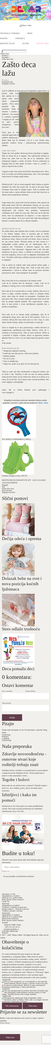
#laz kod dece (7, 490)
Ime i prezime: (7, 691)
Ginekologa (6, 735)
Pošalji (12, 717)
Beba (30, 33)
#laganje (5, 485)
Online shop (42, 44)
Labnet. (3, 938)
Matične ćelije (7, 44)
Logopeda (5, 738)
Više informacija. (12, 1006)
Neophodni (6, 980)
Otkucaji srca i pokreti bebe (12, 898)
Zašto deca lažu (7, 59)
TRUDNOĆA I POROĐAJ (10, 33)
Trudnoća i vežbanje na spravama (14, 907)
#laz (3, 487)
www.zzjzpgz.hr (8, 392)
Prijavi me (10, 1037)
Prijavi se (5, 871)
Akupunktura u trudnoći (11, 896)
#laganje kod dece (8, 492)
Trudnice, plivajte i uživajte (12, 911)
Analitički (6, 989)
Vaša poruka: (6, 703)
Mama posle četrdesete (10, 919)
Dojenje (4, 38)
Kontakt (5, 923)
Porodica (20, 38)
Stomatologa (6, 740)
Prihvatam (33, 1006)
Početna (5, 55)
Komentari (7, 82)
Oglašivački (6, 996)
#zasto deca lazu (8, 489)
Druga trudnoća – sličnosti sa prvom (15, 909)
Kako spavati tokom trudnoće (13, 900)
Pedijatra (5, 737)
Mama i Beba (43, 403)
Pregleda (8, 84)
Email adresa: (31, 691)
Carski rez (5, 901)
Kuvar (25, 44)
